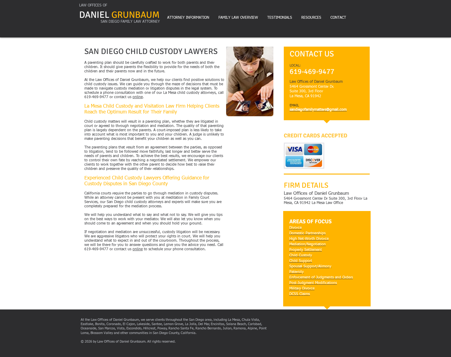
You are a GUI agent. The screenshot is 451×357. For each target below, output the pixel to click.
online (138, 97)
